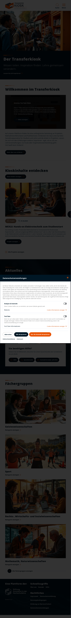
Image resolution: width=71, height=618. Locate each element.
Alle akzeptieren (21, 334)
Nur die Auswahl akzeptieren (40, 334)
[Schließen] (67, 277)
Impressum (20, 339)
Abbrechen (8, 334)
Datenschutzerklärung (9, 339)
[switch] (65, 304)
